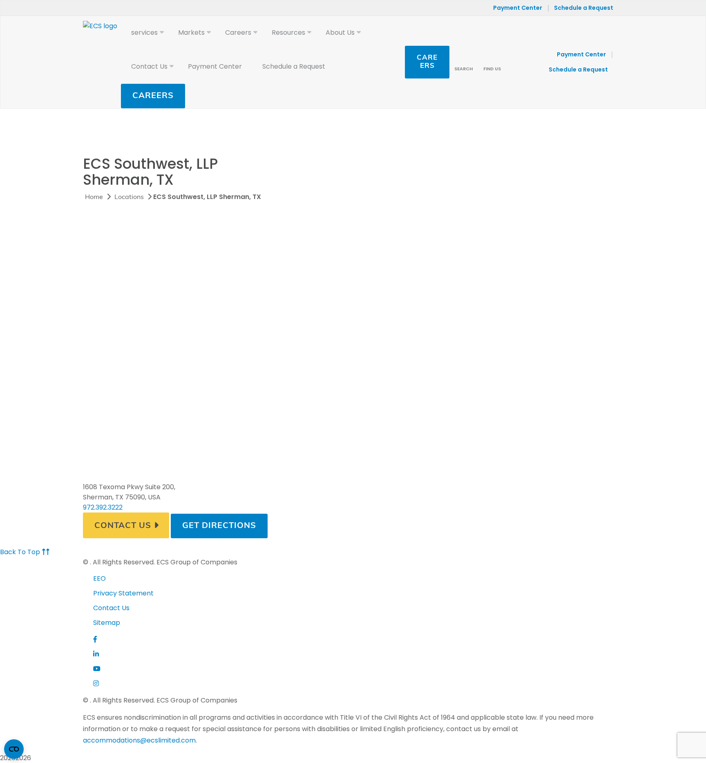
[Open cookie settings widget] (14, 749)
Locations (129, 197)
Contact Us (122, 526)
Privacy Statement (123, 593)
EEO (99, 578)
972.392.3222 (103, 507)
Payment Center (517, 8)
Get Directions (219, 526)
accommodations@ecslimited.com (139, 740)
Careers (153, 96)
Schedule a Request (583, 8)
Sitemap (106, 622)
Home (94, 197)
